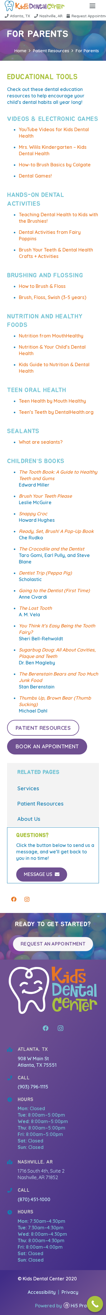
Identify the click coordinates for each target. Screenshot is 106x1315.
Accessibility (42, 1292)
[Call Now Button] (95, 1304)
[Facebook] (13, 899)
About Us (28, 819)
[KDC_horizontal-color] (34, 6)
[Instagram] (27, 899)
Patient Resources (40, 803)
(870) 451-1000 (34, 1199)
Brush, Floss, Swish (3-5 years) (52, 297)
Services (28, 788)
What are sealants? (41, 442)
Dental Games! (35, 176)
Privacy (70, 1292)
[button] (92, 6)
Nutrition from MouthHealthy (51, 336)
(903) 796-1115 (33, 1087)
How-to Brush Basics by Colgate (55, 165)
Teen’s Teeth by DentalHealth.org (56, 412)
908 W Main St (34, 1058)
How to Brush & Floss (42, 286)
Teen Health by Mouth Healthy (52, 401)
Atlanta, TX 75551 (37, 1065)
